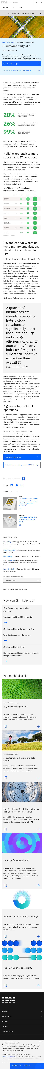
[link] (10, 503)
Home (3, 42)
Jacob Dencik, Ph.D (9, 569)
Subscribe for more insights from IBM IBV (17, 70)
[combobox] (22, 580)
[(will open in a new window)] (11, 485)
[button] (42, 1042)
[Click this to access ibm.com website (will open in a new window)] (4, 2)
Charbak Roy (7, 556)
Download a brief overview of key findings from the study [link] (28, 519)
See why (31, 13)
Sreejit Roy (7, 542)
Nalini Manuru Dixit (9, 550)
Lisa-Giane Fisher (9, 561)
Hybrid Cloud (10, 42)
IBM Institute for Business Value (12, 8)
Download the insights (10, 64)
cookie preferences (8, 1056)
